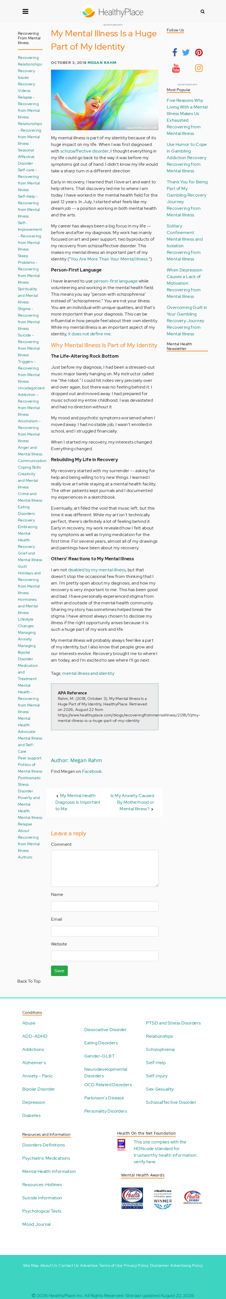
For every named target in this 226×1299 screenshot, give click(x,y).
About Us (48, 1265)
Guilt (22, 566)
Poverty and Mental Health (29, 804)
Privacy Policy (136, 1265)
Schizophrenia (160, 1049)
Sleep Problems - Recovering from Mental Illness (29, 269)
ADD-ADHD (34, 1036)
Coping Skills (29, 467)
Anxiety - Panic (37, 1076)
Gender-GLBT (99, 1056)
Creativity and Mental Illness (28, 480)
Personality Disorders (105, 1111)
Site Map (31, 1265)
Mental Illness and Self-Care (30, 744)
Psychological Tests (41, 1211)
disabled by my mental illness (97, 570)
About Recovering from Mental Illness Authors (29, 844)
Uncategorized (31, 387)
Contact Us (68, 1265)
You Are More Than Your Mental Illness (110, 259)
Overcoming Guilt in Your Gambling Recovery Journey (187, 314)
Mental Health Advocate (26, 725)
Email (56, 919)
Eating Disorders (101, 1043)
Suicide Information (42, 1198)
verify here (144, 1162)
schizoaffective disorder (84, 151)
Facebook (92, 771)
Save (59, 971)
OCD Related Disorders (108, 1085)
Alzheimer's (34, 1063)
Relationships (159, 1036)
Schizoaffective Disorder (171, 1102)
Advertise (89, 1265)
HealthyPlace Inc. (66, 1295)
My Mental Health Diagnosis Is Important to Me (78, 802)
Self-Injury (157, 1076)
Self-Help (156, 1063)
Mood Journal (36, 1224)
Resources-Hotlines (42, 1184)
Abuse (28, 1023)
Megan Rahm (102, 62)
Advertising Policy (186, 1265)
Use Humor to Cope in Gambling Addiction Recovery (187, 151)
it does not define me (89, 334)
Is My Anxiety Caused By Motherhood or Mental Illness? (132, 802)
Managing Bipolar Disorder (27, 652)
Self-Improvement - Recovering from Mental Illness (30, 236)
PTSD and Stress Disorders (173, 1023)
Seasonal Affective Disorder (26, 156)
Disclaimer (159, 1265)
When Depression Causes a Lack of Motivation (184, 276)
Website (59, 944)
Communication (32, 460)
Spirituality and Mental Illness (28, 295)
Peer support (30, 757)
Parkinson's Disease (104, 1098)
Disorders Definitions (43, 1145)
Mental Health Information (49, 1171)
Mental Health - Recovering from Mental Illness (29, 698)
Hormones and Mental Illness (28, 606)
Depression (33, 1102)
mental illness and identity (88, 673)
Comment (61, 844)
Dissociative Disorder (105, 1029)
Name (57, 894)
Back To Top (29, 981)
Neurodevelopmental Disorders (105, 1072)
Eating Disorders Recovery (26, 513)
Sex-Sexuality (160, 1089)
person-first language (116, 281)
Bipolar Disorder (38, 1089)
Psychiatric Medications (46, 1158)
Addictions (33, 1049)
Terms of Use (110, 1265)
